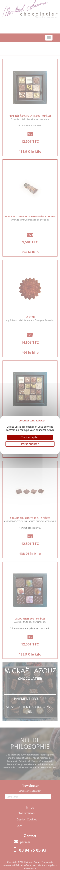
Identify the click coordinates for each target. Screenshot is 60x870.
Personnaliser (30, 444)
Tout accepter (30, 437)
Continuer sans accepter (32, 420)
